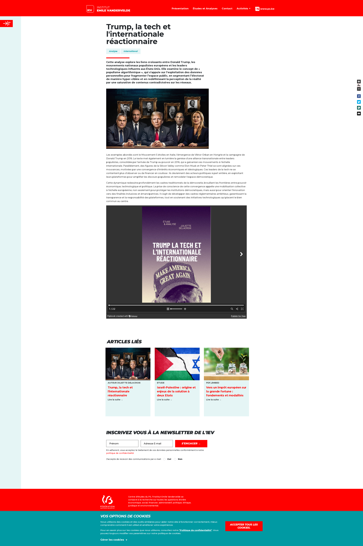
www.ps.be (266, 8)
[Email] (359, 113)
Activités (242, 8)
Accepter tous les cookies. (244, 526)
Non (180, 459)
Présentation (180, 8)
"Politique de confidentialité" (195, 530)
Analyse (113, 51)
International (131, 51)
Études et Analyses (205, 8)
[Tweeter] (359, 102)
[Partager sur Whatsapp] (359, 108)
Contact (227, 8)
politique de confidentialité (120, 453)
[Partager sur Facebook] (359, 96)
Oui (169, 459)
